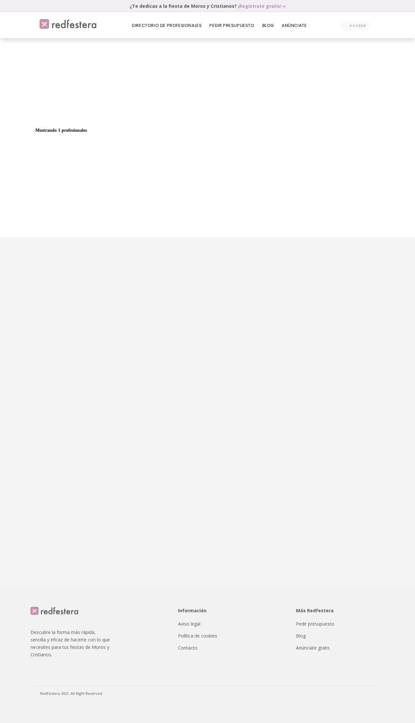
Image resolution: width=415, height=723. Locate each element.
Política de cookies (197, 636)
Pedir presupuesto (231, 25)
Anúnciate (294, 25)
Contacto (187, 648)
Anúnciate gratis (313, 648)
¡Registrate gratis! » (262, 6)
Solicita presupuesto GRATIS (334, 105)
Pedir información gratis (339, 201)
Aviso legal (189, 624)
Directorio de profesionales (167, 25)
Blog (268, 25)
